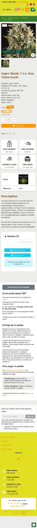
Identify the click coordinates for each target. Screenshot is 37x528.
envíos (4, 299)
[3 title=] (25, 242)
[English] (34, 4)
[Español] (27, 4)
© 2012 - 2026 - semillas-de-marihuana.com (18, 511)
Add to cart (18, 126)
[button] (22, 9)
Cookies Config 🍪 (18, 513)
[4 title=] (28, 242)
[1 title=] (19, 242)
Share (8, 133)
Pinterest (14, 133)
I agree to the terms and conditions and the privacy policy (18, 428)
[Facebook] (18, 459)
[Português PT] (31, 4)
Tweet (11, 133)
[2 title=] (22, 242)
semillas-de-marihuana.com (15, 370)
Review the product (17, 250)
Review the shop (17, 255)
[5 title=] (31, 242)
